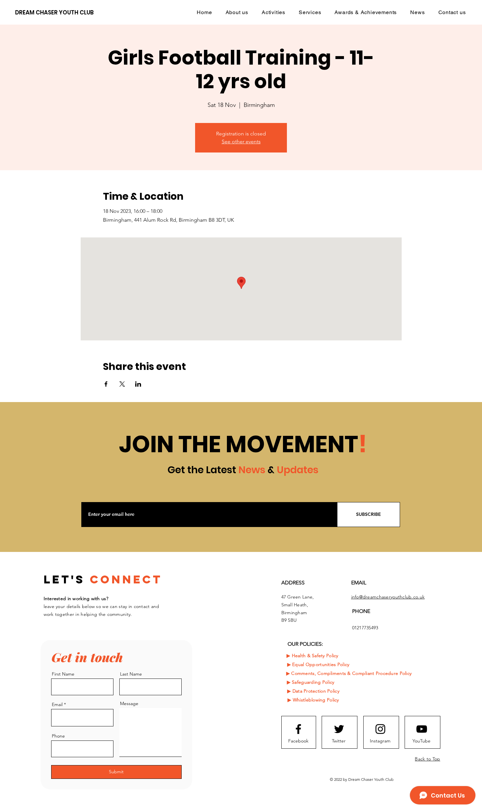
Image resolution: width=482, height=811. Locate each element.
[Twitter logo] (339, 729)
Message (129, 703)
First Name (63, 674)
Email (57, 704)
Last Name (131, 674)
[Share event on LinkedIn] (138, 384)
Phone (58, 736)
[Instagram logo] (380, 729)
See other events (241, 141)
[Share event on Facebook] (106, 384)
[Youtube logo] (421, 729)
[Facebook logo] (298, 729)
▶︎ (289, 664)
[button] (273, 12)
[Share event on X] (122, 384)
